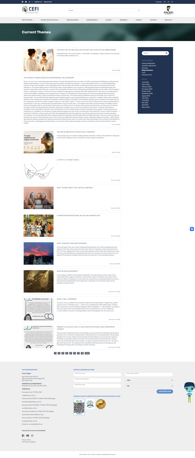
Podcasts (145, 68)
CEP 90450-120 (27, 380)
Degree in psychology (49, 20)
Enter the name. (80, 373)
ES (172, 2)
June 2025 (145, 100)
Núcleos (168, 20)
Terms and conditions (29, 442)
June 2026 (145, 82)
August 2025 (146, 96)
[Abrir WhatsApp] (190, 453)
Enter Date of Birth (132, 373)
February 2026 (146, 87)
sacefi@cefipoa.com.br (29, 408)
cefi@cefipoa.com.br (28, 395)
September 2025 (147, 93)
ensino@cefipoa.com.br (29, 421)
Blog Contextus (147, 70)
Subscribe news (165, 391)
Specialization (72, 20)
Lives (143, 72)
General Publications (148, 63)
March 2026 (146, 84)
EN (168, 2)
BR (165, 2)
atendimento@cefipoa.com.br (31, 402)
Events (108, 20)
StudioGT (113, 454)
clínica (138, 20)
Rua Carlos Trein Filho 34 (30, 377)
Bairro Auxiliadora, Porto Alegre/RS (33, 378)
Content (153, 20)
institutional (27, 20)
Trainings (123, 20)
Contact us (38, 2)
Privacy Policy (26, 440)
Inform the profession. (82, 379)
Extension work (147, 75)
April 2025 (145, 105)
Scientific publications (149, 66)
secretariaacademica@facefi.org (32, 414)
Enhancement (92, 20)
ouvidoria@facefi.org (35, 424)
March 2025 (146, 107)
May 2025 (145, 103)
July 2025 (145, 98)
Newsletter (48, 2)
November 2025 (147, 89)
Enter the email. (80, 385)
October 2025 (146, 91)
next (87, 353)
